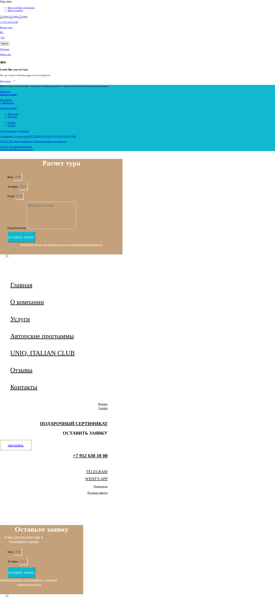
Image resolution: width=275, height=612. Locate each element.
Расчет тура (6, 27)
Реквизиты (101, 486)
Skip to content (15, 10)
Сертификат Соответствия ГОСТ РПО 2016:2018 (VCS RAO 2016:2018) (38, 136)
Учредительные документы (14, 131)
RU (1, 32)
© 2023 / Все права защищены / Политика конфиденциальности (33, 141)
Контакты (23, 387)
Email (11, 196)
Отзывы (21, 370)
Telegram (4, 49)
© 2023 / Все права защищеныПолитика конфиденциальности (16, 148)
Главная (21, 285)
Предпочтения (17, 228)
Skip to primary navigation (21, 7)
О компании (27, 302)
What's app (5, 54)
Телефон (13, 186)
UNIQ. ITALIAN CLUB (42, 353)
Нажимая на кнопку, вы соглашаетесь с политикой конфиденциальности (61, 244)
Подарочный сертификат (74, 423)
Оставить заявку (8, 108)
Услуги (20, 319)
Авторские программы (42, 336)
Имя (10, 177)
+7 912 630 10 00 (9, 22)
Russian (11, 122)
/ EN (2, 37)
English (11, 125)
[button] (5, 44)
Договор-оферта (97, 492)
